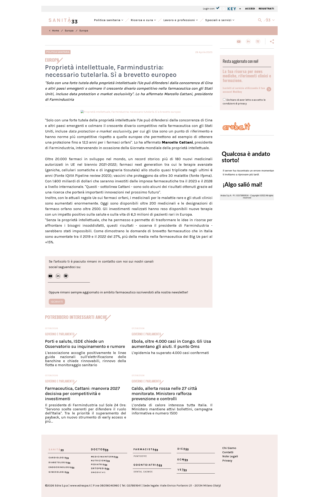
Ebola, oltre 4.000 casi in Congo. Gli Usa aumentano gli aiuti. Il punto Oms (171, 344)
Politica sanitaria (107, 19)
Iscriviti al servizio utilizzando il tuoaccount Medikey (244, 89)
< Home (54, 30)
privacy (242, 103)
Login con (209, 8)
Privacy (227, 460)
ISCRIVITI (57, 301)
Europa (69, 30)
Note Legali (230, 456)
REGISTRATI (266, 8)
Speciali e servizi (218, 19)
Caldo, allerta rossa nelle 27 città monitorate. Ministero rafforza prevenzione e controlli (164, 393)
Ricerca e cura (142, 19)
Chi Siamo (229, 448)
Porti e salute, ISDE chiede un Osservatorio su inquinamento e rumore (85, 344)
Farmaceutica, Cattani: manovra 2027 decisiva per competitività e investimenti (82, 393)
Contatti (227, 452)
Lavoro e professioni (179, 19)
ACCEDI (250, 8)
